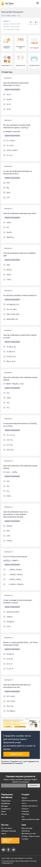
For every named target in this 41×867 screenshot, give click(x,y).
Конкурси (25, 811)
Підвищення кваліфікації (5, 802)
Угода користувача (8, 861)
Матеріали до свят (29, 834)
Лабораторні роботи (30, 806)
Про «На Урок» (6, 828)
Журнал (24, 798)
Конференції (5, 809)
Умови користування (22, 861)
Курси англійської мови (30, 819)
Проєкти (25, 809)
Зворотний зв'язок (7, 840)
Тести (24, 803)
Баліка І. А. (7, 21)
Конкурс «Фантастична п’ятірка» (31, 837)
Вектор (4, 814)
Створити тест (16, 754)
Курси (3, 811)
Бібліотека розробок (30, 801)
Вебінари (4, 806)
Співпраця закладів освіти (8, 832)
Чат (23, 817)
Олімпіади (25, 814)
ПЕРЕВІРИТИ (33, 785)
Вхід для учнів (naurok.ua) (27, 829)
